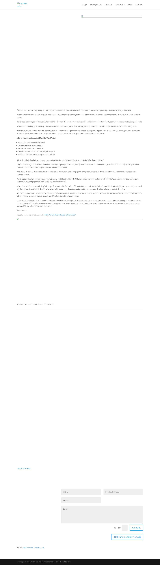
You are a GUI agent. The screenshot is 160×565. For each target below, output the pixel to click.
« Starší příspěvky (23, 468)
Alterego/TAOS (96, 5)
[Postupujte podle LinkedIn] (18, 511)
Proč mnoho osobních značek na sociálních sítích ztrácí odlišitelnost (52, 401)
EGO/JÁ (84, 5)
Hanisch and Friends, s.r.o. (33, 548)
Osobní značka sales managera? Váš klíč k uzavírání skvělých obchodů (53, 442)
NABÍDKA (119, 5)
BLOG (130, 5)
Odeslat (136, 527)
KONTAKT (139, 5)
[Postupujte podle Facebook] (18, 519)
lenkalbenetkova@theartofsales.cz (38, 503)
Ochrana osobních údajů (127, 537)
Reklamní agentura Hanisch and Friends (55, 562)
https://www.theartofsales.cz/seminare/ (60, 215)
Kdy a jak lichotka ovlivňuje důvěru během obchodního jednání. (50, 422)
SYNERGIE (109, 5)
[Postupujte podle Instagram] (18, 528)
